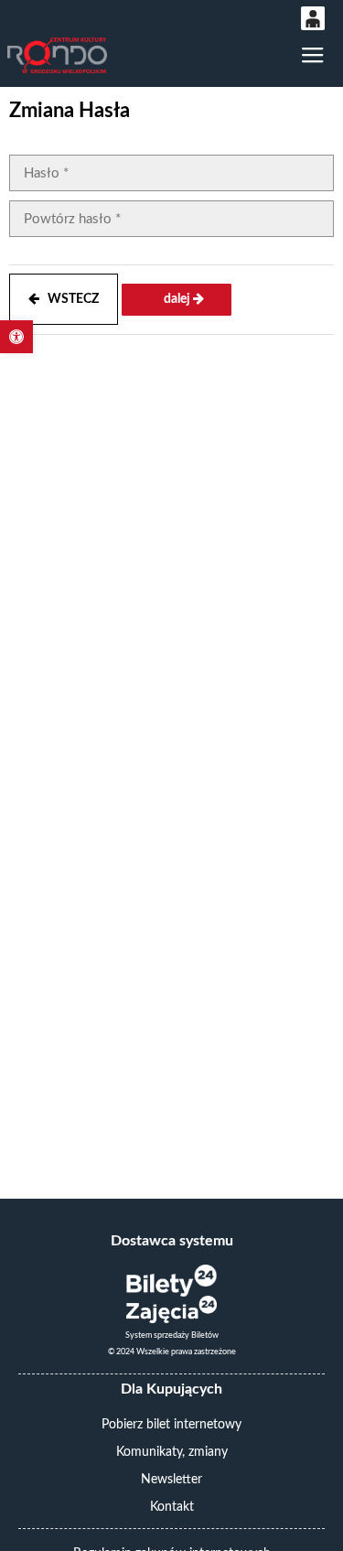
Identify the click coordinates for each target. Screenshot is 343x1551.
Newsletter (171, 1479)
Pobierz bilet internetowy (171, 1424)
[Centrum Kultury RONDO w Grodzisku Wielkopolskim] (57, 55)
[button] (16, 336)
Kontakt (172, 1507)
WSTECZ (69, 299)
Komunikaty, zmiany (172, 1452)
